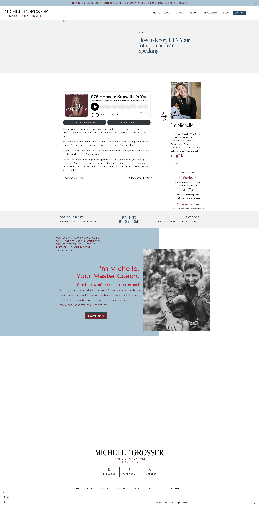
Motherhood (144, 33)
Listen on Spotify (129, 122)
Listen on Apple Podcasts (84, 122)
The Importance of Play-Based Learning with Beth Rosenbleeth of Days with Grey (198, 221)
